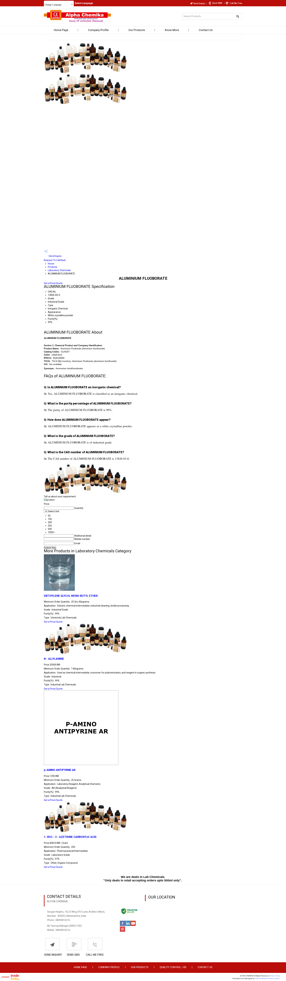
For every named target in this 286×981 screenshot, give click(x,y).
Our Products (136, 30)
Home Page (61, 30)
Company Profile (98, 30)
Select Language (84, 3)
